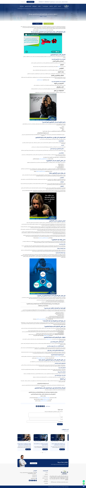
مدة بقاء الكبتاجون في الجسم (43, 158)
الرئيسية (59, 6)
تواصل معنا (22, 6)
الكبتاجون (59, 66)
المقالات (39, 6)
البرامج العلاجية (45, 6)
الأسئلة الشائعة (46, 481)
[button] (44, 406)
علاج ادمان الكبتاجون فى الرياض (40, 171)
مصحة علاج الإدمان (57, 356)
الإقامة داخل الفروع (28, 6)
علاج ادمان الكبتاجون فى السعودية (43, 237)
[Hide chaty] (84, 486)
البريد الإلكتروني (60, 421)
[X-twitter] (33, 480)
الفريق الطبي (34, 6)
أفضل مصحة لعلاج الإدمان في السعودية (43, 397)
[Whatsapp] (84, 484)
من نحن (55, 6)
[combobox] (21, 2)
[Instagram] (34, 480)
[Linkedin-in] (31, 480)
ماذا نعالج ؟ (51, 6)
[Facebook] (36, 480)
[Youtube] (29, 480)
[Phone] (84, 481)
